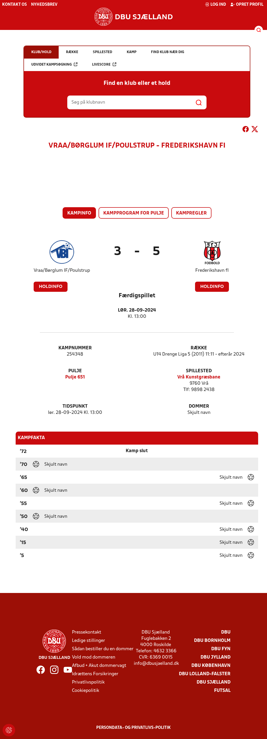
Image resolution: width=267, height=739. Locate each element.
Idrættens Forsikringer (95, 674)
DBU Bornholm (212, 641)
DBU (225, 632)
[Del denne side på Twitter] (254, 130)
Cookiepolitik (85, 691)
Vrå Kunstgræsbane (198, 377)
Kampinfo (79, 213)
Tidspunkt (75, 406)
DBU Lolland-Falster (204, 674)
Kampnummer (75, 348)
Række (199, 348)
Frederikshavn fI (212, 270)
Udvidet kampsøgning (51, 64)
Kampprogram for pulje (133, 213)
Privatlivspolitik (88, 682)
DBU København (210, 666)
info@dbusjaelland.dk (156, 663)
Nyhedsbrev (44, 5)
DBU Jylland (215, 657)
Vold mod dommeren (93, 657)
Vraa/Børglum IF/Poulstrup (62, 270)
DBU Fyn (220, 649)
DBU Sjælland (213, 682)
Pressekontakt (86, 632)
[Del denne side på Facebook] (245, 130)
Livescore (101, 64)
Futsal (222, 691)
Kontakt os (14, 5)
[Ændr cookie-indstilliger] (9, 730)
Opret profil (249, 5)
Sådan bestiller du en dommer (103, 649)
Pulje (75, 371)
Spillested (199, 371)
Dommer (199, 406)
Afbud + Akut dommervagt (99, 666)
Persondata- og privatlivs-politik (133, 728)
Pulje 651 (75, 377)
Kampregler (191, 213)
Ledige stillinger (88, 641)
